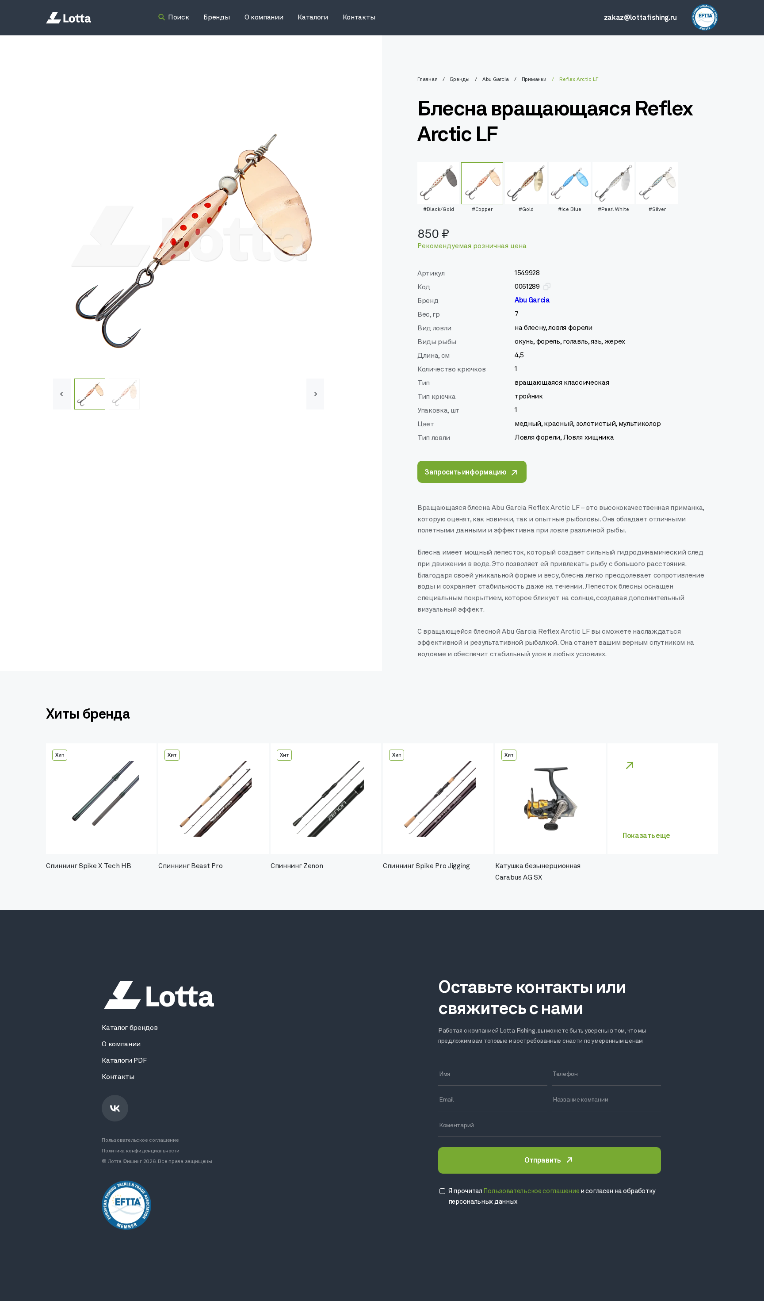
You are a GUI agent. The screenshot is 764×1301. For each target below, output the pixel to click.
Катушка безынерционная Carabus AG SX (538, 872)
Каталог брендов (129, 1028)
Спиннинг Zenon (297, 866)
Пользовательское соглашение (140, 1140)
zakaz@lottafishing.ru (640, 18)
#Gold (526, 209)
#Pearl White (613, 209)
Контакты (118, 1077)
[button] (315, 394)
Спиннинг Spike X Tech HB (88, 866)
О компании (121, 1044)
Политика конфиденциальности (141, 1151)
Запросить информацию (465, 472)
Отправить (542, 1160)
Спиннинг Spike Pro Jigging (426, 866)
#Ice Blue (569, 209)
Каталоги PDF (124, 1060)
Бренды (460, 79)
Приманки (534, 79)
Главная (427, 79)
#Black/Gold (438, 209)
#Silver (657, 209)
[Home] (68, 18)
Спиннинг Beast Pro (190, 866)
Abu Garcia (495, 79)
